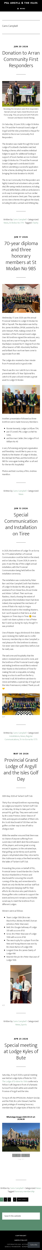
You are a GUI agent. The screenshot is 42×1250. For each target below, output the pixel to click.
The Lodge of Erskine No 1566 (14, 1081)
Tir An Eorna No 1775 (28, 739)
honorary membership (24, 1191)
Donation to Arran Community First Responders (21, 59)
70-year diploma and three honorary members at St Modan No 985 (21, 256)
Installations (14, 736)
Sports (24, 1025)
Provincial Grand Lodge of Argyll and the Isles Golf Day (21, 769)
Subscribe (33, 1244)
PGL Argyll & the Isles (21, 3)
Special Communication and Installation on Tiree (21, 524)
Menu (22, 8)
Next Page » (22, 1200)
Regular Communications (19, 737)
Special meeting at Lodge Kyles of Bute (21, 1051)
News (6, 223)
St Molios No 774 (16, 223)
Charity (35, 223)
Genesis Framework (13, 1246)
